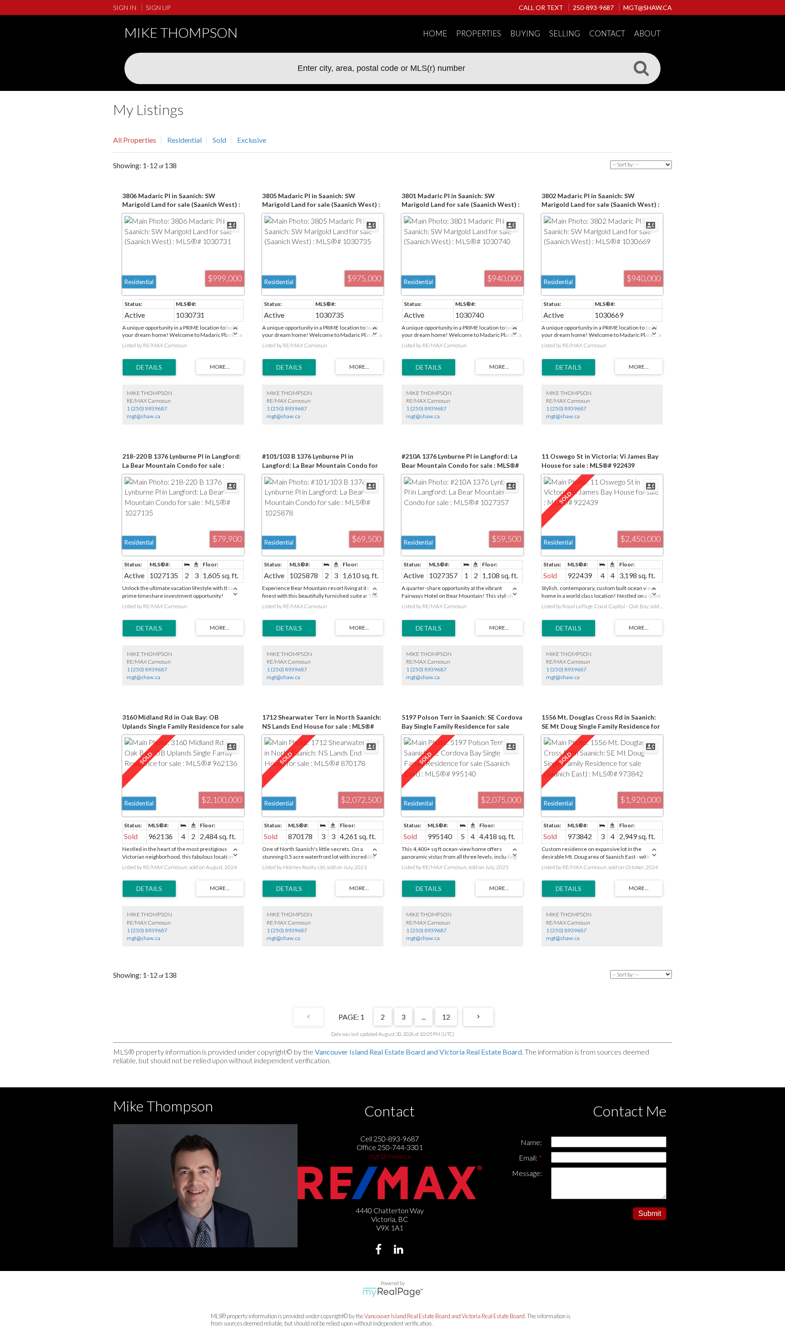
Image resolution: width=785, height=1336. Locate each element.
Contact (607, 33)
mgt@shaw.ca (143, 416)
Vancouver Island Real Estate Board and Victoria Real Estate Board (418, 1051)
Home (435, 33)
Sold (219, 139)
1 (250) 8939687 (147, 408)
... (424, 1016)
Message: (527, 1173)
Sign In (124, 7)
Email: (529, 1157)
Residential (184, 139)
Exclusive (251, 139)
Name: (531, 1142)
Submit (649, 1213)
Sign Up (158, 7)
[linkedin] (400, 1250)
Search (641, 67)
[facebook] (379, 1250)
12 (446, 1016)
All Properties (134, 139)
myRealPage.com (392, 1292)
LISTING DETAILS (149, 367)
